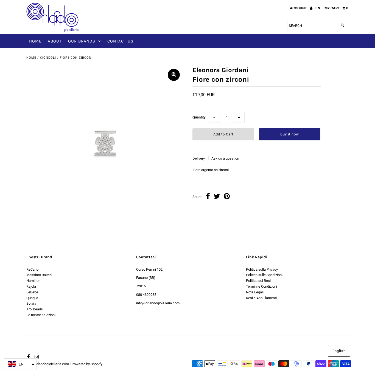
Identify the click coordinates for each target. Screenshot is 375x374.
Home (35, 41)
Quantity (199, 117)
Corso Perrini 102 (149, 269)
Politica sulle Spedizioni (264, 275)
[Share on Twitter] (217, 197)
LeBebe (32, 292)
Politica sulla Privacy (262, 269)
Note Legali (255, 292)
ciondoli (48, 57)
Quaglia (32, 298)
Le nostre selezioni (40, 315)
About (55, 41)
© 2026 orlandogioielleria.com (46, 364)
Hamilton (33, 281)
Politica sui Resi (258, 281)
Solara (31, 303)
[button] (20, 364)
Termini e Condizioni (261, 286)
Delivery (199, 158)
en (317, 8)
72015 (141, 286)
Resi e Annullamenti (261, 298)
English (339, 351)
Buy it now (289, 134)
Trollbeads (34, 309)
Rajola (31, 286)
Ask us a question (225, 158)
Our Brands (81, 41)
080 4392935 (146, 295)
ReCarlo (32, 269)
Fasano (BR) (145, 278)
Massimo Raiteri (39, 275)
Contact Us (120, 41)
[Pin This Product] (227, 197)
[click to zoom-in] (174, 75)
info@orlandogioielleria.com (158, 303)
